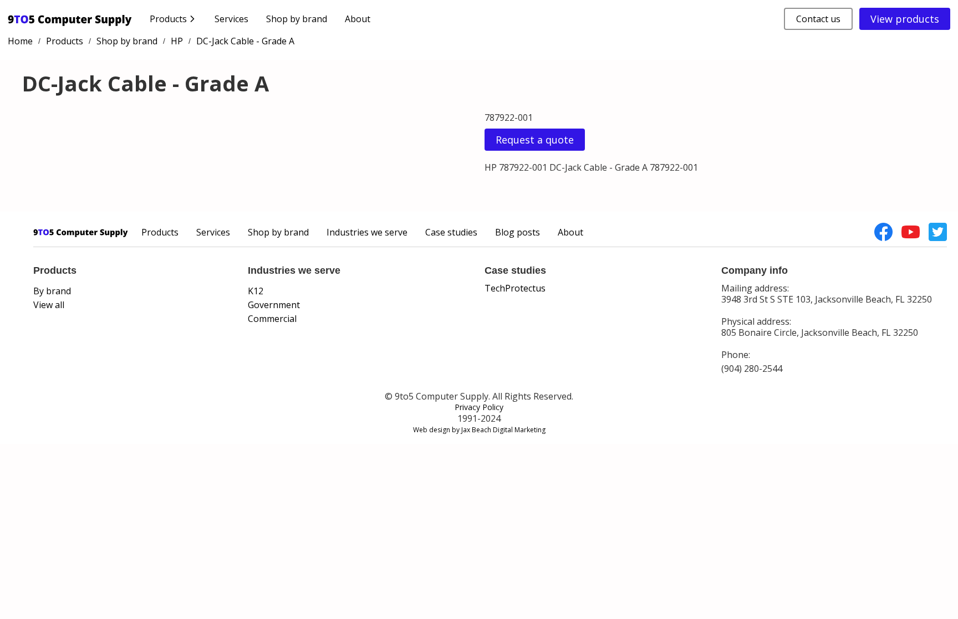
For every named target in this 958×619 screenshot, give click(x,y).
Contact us (818, 19)
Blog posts (517, 232)
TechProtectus (515, 288)
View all (48, 304)
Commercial (272, 318)
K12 (255, 290)
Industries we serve (367, 232)
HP (177, 41)
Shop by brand (296, 18)
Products (64, 41)
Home (20, 41)
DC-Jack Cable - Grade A (245, 41)
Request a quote (535, 139)
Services (231, 18)
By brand (52, 290)
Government (274, 304)
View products (904, 18)
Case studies (451, 232)
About (357, 18)
